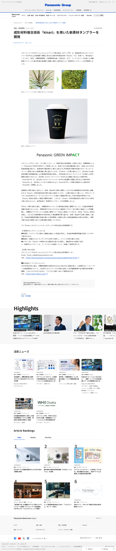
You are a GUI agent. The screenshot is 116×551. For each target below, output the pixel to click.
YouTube (12, 544)
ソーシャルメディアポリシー (64, 546)
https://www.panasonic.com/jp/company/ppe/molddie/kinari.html (51, 258)
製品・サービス (50, 15)
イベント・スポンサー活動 (76, 15)
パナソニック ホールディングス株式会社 (12, 2)
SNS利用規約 (35, 546)
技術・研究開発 (40, 15)
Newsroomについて (85, 538)
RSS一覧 (98, 538)
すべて (24, 15)
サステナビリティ (62, 15)
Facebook (4, 544)
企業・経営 (30, 15)
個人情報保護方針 (78, 546)
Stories (89, 15)
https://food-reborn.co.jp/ (36, 274)
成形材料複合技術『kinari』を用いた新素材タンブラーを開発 (51, 22)
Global (98, 518)
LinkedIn (22, 544)
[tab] (33, 437)
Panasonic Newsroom (25, 518)
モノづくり (29, 43)
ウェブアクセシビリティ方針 (48, 546)
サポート (4, 546)
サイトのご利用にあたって (23, 546)
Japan (16, 15)
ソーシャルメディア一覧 (38, 538)
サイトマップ (11, 546)
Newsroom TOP (18, 22)
